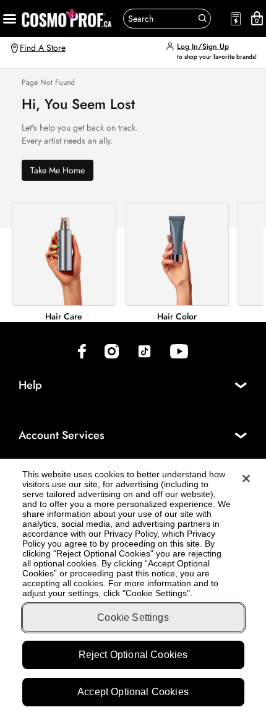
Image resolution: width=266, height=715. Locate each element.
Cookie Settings (132, 617)
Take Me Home (57, 170)
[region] (133, 587)
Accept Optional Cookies (133, 692)
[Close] (246, 478)
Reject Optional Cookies (133, 654)
